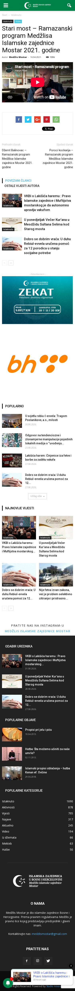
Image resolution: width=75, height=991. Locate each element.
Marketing (45, 976)
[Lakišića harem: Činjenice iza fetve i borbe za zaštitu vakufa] (12, 460)
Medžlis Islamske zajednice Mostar (37, 631)
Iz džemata (9, 837)
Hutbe (6, 849)
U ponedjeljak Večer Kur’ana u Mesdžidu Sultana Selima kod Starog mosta (46, 224)
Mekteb (7, 843)
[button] (69, 5)
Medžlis (16, 976)
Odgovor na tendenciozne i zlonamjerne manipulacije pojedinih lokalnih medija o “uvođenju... (49, 439)
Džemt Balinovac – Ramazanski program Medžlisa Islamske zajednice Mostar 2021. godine (17, 158)
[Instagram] (38, 961)
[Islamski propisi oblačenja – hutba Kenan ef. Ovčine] (12, 773)
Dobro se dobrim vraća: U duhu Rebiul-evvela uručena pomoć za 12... (46, 479)
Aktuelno (7, 825)
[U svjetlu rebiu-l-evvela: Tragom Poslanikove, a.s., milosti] (12, 421)
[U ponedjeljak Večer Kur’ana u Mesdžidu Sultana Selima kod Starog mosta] (12, 224)
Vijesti (6, 813)
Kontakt (59, 976)
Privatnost (30, 976)
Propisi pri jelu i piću (38, 729)
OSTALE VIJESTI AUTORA (21, 186)
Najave (6, 819)
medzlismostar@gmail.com (49, 934)
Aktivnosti (8, 807)
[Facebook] (27, 961)
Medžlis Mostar (18, 57)
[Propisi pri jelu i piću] (12, 735)
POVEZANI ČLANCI (18, 180)
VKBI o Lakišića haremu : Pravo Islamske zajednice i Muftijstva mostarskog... (19, 547)
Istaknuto (7, 21)
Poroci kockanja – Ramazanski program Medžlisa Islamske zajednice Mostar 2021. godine (58, 158)
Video (18, 21)
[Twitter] (48, 961)
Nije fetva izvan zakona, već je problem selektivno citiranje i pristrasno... (55, 594)
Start (4, 15)
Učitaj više (36, 496)
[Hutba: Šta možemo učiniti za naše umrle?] (12, 754)
